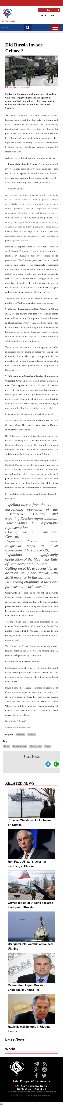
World (10, 1049)
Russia (6, 746)
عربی (52, 15)
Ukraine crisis (35, 746)
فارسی (43, 15)
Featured (31, 735)
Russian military (19, 746)
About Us (40, 1089)
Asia (15, 1081)
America (45, 1081)
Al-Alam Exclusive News (31, 1086)
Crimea (48, 746)
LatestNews (15, 1039)
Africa (34, 1081)
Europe (24, 1081)
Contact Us (24, 1089)
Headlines (20, 735)
